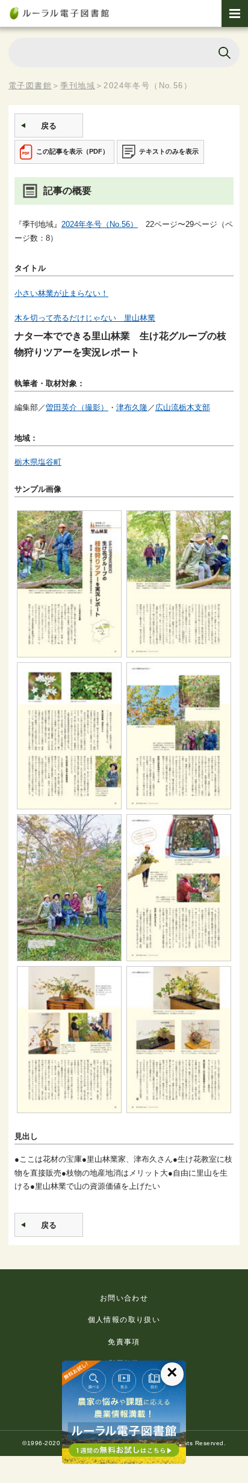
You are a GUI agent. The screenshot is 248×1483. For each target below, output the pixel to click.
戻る (49, 125)
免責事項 (124, 1342)
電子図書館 (30, 85)
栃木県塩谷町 (37, 462)
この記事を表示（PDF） (72, 151)
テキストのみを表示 (169, 151)
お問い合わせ (124, 1298)
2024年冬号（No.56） (99, 224)
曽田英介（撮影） (77, 407)
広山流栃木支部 (182, 407)
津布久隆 (131, 407)
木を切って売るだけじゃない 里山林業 (84, 317)
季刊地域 (77, 85)
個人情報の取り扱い (124, 1319)
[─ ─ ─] (235, 13)
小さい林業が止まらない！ (61, 293)
